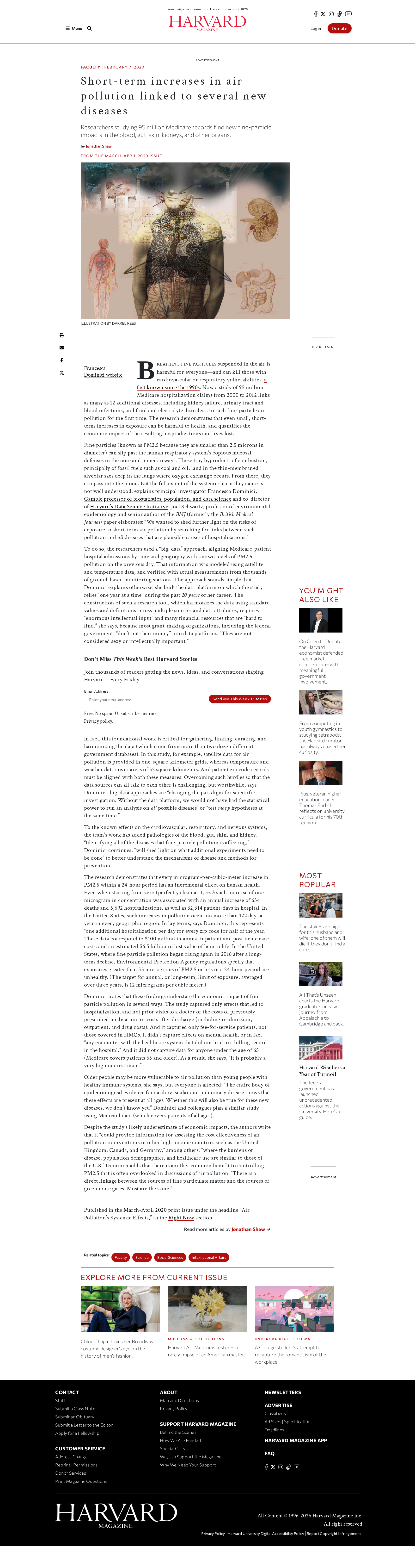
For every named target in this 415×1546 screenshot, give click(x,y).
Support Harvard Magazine (198, 1424)
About (168, 1392)
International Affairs (209, 1257)
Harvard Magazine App (296, 1440)
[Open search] (89, 28)
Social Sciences (170, 1257)
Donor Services (70, 1473)
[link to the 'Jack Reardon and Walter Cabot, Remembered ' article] (323, 775)
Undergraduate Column (283, 1339)
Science (142, 1257)
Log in (316, 28)
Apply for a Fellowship (77, 1433)
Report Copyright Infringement (334, 1533)
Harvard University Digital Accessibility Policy (265, 1533)
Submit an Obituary (74, 1416)
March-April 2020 (126, 155)
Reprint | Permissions (76, 1464)
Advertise (279, 1405)
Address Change (71, 1456)
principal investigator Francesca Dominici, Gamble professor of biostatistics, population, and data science (170, 495)
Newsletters (283, 1392)
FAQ (270, 1453)
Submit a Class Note (75, 1408)
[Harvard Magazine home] (207, 23)
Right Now (181, 1217)
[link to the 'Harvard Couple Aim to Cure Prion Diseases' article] (323, 907)
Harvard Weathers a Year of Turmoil (322, 1071)
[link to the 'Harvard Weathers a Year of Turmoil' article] (323, 1050)
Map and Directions (179, 1400)
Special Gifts (172, 1448)
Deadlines (274, 1429)
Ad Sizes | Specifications (289, 1421)
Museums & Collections (196, 1339)
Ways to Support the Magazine (190, 1456)
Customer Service (80, 1448)
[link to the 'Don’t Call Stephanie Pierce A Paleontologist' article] (323, 704)
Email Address (96, 691)
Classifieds (275, 1413)
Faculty (90, 67)
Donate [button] (340, 28)
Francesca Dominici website (103, 372)
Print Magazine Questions (81, 1481)
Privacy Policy (174, 1408)
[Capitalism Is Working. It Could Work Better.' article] (323, 622)
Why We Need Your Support (188, 1464)
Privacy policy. (99, 721)
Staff (60, 1400)
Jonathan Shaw (99, 146)
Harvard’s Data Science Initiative (129, 506)
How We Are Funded (180, 1440)
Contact (67, 1392)
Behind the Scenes (178, 1432)
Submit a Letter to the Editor (84, 1425)
